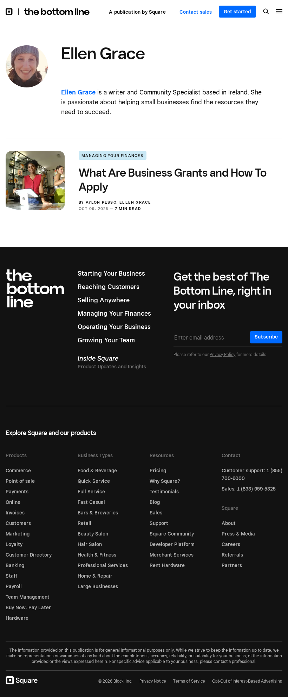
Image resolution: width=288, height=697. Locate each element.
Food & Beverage (97, 470)
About (229, 523)
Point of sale (20, 481)
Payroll (14, 586)
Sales (156, 512)
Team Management (28, 597)
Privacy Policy (222, 354)
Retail (84, 523)
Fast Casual (91, 502)
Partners (232, 565)
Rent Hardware (167, 565)
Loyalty (14, 544)
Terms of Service (189, 681)
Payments (17, 491)
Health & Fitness (97, 555)
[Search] (266, 12)
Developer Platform (172, 544)
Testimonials (164, 491)
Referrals (232, 555)
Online (13, 502)
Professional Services (103, 565)
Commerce (18, 470)
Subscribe (266, 337)
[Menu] (279, 12)
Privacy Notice (152, 681)
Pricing (158, 470)
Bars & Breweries (98, 512)
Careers (231, 544)
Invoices (15, 512)
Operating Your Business (114, 326)
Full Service (91, 491)
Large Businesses (98, 586)
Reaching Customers (108, 286)
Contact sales (195, 12)
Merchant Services (172, 555)
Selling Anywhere (104, 300)
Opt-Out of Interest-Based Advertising (247, 681)
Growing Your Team (106, 340)
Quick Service (94, 481)
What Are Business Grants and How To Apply (173, 179)
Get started (237, 11)
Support (159, 523)
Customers (18, 523)
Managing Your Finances (112, 155)
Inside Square (98, 358)
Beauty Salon (93, 534)
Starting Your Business (111, 273)
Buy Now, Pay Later (28, 607)
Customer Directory (29, 555)
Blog (155, 502)
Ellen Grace (135, 202)
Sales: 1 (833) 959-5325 (249, 489)
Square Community (172, 534)
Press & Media (238, 534)
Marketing (18, 534)
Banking (15, 565)
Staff (11, 576)
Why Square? (165, 481)
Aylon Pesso (101, 202)
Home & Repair (95, 576)
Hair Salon (90, 544)
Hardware (17, 618)
